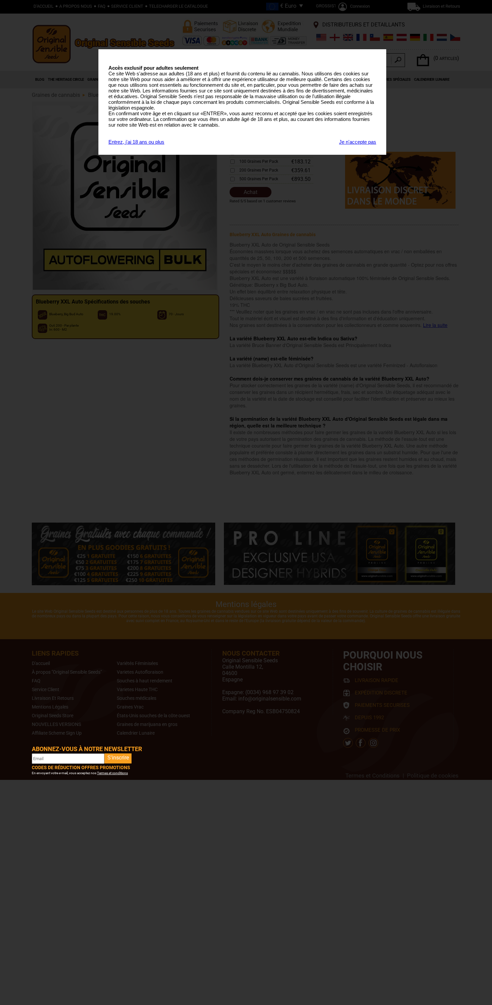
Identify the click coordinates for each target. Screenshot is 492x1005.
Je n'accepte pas (357, 142)
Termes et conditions (112, 773)
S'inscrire (118, 757)
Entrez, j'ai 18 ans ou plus (136, 142)
